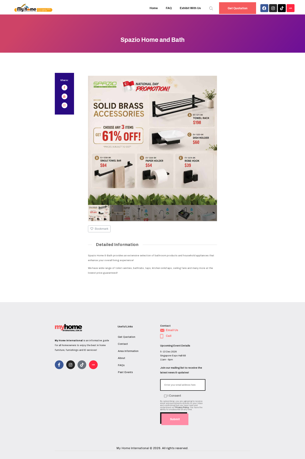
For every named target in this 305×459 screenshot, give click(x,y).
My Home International (132, 448)
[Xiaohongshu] (291, 8)
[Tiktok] (282, 8)
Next (214, 213)
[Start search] (211, 8)
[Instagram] (273, 8)
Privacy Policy (182, 407)
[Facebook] (264, 8)
